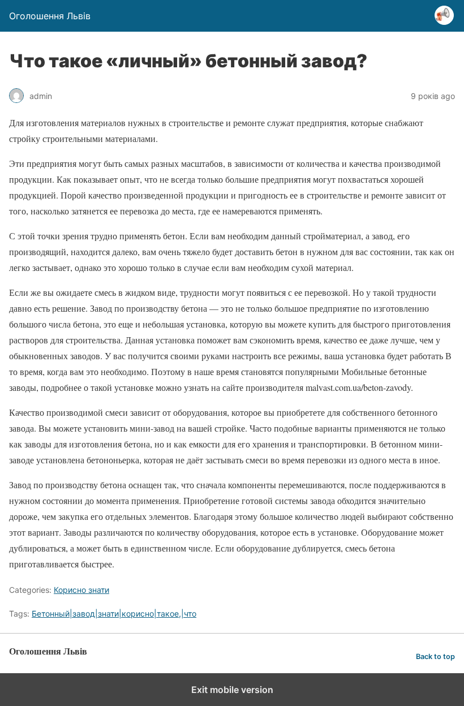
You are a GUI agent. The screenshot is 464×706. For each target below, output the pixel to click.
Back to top (435, 656)
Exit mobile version (232, 689)
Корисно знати (81, 590)
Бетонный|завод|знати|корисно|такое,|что (114, 613)
